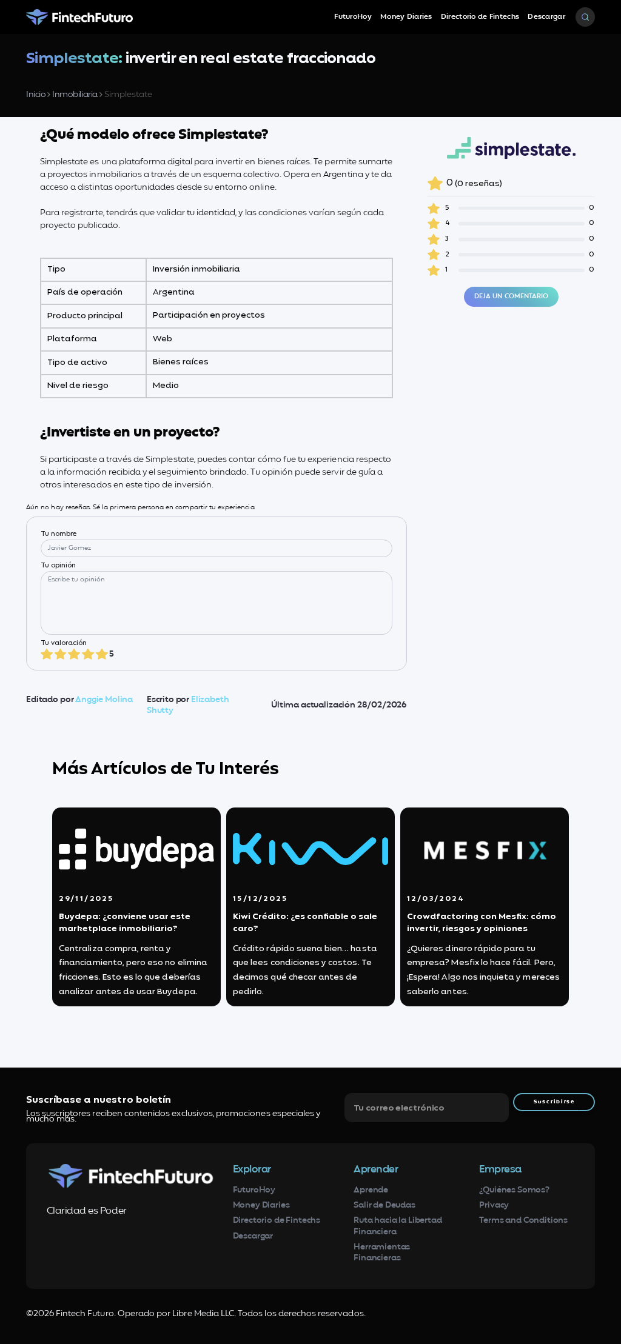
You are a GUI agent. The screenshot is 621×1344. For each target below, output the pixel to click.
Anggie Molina (104, 700)
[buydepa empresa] (136, 849)
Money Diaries (406, 17)
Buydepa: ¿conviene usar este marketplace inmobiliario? (124, 923)
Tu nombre (58, 534)
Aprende (371, 1190)
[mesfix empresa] (484, 849)
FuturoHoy (353, 17)
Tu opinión (58, 566)
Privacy (494, 1205)
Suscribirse (554, 1102)
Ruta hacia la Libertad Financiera (397, 1226)
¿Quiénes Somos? (514, 1190)
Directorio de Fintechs (480, 17)
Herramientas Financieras (382, 1253)
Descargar (546, 17)
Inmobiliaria (74, 95)
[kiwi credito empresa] (310, 849)
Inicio (35, 95)
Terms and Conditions (523, 1220)
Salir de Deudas (384, 1205)
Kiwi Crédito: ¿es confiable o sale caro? (305, 923)
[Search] (585, 17)
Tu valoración (64, 643)
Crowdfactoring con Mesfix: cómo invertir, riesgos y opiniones (481, 923)
